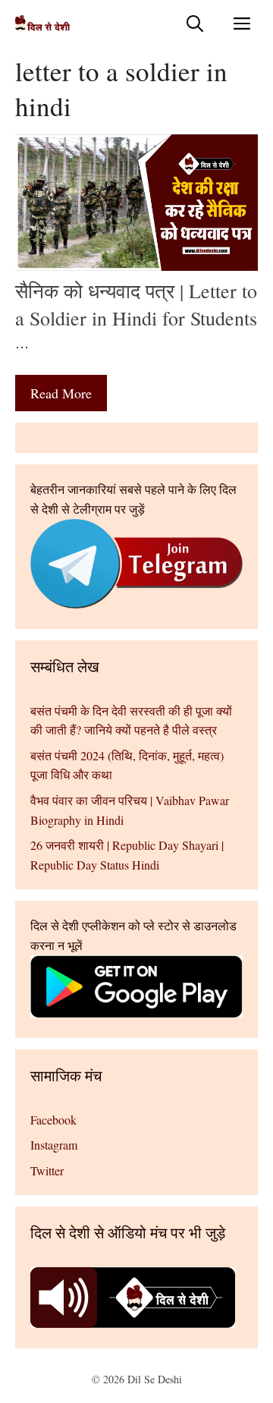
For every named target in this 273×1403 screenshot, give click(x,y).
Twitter (47, 1170)
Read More (61, 393)
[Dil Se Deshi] (42, 23)
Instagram (53, 1145)
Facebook (53, 1120)
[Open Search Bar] (194, 23)
